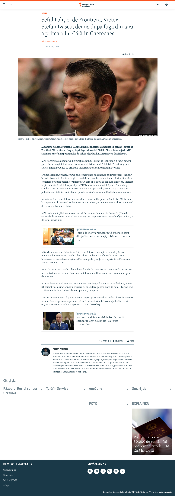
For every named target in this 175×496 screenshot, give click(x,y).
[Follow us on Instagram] (103, 471)
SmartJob (139, 389)
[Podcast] (166, 5)
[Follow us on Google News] (116, 471)
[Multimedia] (158, 5)
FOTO (93, 404)
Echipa (6, 486)
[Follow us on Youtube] (96, 471)
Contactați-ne (9, 470)
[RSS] (109, 471)
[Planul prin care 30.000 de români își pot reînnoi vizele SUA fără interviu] (152, 432)
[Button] (128, 54)
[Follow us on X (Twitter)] (122, 471)
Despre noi (8, 475)
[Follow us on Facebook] (90, 471)
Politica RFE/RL (10, 480)
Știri (44, 13)
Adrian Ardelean (49, 41)
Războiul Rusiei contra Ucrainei (20, 391)
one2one (95, 389)
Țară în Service (57, 389)
